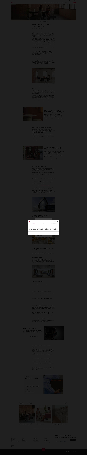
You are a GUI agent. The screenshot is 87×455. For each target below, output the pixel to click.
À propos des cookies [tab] (53, 223)
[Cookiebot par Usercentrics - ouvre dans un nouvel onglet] (55, 221)
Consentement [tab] (33, 223)
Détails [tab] (43, 223)
